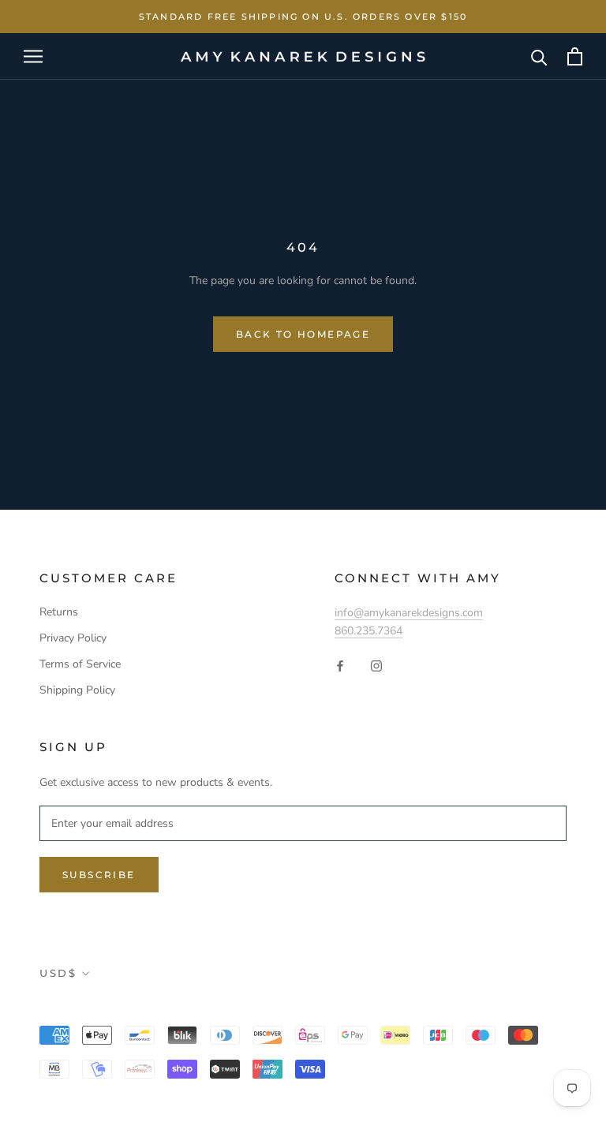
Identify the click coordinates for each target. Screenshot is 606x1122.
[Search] (539, 56)
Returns (58, 611)
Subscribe (99, 875)
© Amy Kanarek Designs (132, 1008)
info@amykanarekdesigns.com (409, 612)
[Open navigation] (33, 56)
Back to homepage (303, 334)
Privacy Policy (73, 637)
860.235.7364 (368, 630)
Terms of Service (80, 663)
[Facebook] (340, 665)
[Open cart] (574, 56)
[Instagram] (376, 665)
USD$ (58, 973)
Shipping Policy (77, 690)
